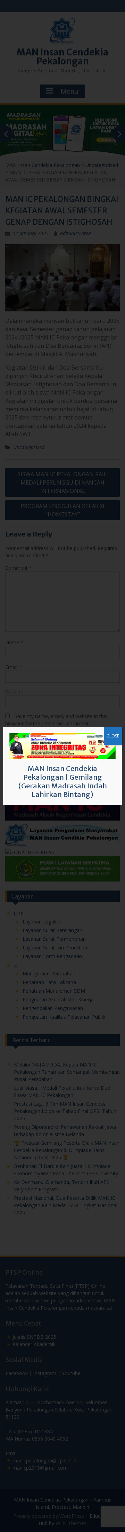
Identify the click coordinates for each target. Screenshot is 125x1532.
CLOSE (113, 736)
